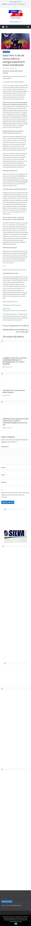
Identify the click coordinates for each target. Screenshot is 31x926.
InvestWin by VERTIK (21, 269)
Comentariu (5, 446)
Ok (16, 923)
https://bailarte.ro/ (12, 301)
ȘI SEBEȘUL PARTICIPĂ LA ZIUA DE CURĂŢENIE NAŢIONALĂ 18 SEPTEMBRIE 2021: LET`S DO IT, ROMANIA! (14, 361)
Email (3, 475)
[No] (29, 920)
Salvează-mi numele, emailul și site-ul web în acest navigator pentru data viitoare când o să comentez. (15, 495)
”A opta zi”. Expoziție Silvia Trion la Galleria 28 (16, 326)
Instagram (18, 305)
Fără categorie (6, 51)
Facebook (12, 305)
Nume (3, 467)
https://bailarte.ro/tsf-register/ (10, 255)
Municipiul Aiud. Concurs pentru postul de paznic (14, 391)
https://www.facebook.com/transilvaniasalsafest (15, 310)
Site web (3, 482)
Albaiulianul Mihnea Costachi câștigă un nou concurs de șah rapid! (15, 331)
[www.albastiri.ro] (3, 27)
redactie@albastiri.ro (15, 22)
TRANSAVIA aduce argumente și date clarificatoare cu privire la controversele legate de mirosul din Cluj (15, 422)
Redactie (15, 68)
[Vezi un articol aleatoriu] (28, 27)
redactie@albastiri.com (15, 905)
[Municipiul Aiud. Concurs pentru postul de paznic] (15, 373)
